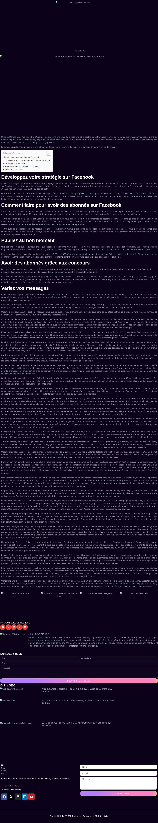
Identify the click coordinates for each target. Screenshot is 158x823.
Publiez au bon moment (15, 163)
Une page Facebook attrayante (74, 398)
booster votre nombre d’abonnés (83, 365)
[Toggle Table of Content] (47, 154)
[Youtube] (31, 796)
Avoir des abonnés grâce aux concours (21, 166)
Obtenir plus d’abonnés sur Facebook (18, 312)
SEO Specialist (13, 137)
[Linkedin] (25, 796)
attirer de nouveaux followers (34, 537)
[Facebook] (4, 796)
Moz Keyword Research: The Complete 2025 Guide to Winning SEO (77, 688)
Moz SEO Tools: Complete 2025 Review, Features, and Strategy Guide (78, 700)
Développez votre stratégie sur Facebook (21, 157)
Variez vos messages (14, 169)
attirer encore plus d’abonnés (98, 444)
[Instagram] (18, 796)
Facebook (121, 139)
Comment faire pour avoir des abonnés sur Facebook (27, 160)
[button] (3, 627)
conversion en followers (23, 373)
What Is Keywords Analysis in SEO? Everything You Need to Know (76, 723)
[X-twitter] (11, 796)
